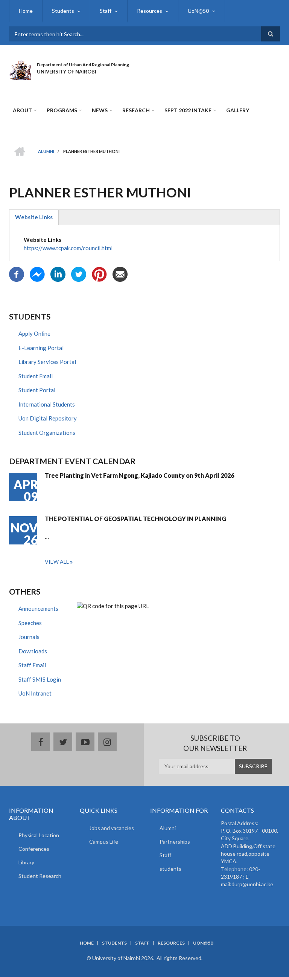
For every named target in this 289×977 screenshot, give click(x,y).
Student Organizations (46, 432)
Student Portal (36, 390)
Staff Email (32, 665)
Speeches (30, 622)
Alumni (168, 828)
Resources (149, 11)
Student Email (35, 376)
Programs (62, 110)
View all (57, 561)
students (170, 868)
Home (26, 11)
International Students (46, 404)
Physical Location (38, 835)
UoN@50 (198, 11)
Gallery (237, 110)
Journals (29, 636)
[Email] (120, 273)
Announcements (38, 608)
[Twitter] (78, 273)
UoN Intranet (35, 693)
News (100, 110)
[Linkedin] (57, 273)
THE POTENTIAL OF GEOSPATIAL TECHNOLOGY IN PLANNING (135, 518)
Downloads (32, 651)
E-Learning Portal (41, 347)
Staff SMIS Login (39, 679)
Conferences (33, 849)
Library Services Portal (47, 361)
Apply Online (34, 333)
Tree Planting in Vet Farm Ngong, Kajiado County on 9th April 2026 (139, 475)
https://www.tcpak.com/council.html (68, 248)
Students (63, 11)
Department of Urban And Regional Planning (83, 64)
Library (26, 862)
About (22, 110)
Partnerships (175, 841)
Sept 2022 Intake (187, 110)
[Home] (20, 69)
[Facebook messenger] (37, 273)
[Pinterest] (99, 273)
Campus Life (103, 841)
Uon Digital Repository (47, 418)
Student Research (39, 876)
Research (136, 110)
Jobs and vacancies (111, 828)
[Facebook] (16, 273)
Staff (105, 11)
